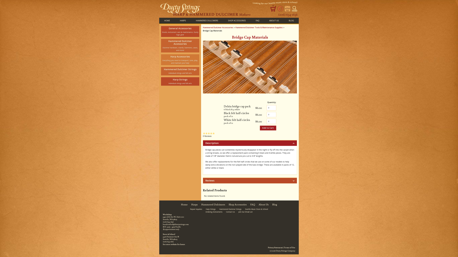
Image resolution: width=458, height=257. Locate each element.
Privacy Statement (275, 247)
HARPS (183, 20)
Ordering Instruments (214, 212)
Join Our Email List (245, 212)
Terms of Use (289, 247)
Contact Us (230, 212)
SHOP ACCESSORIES (237, 20)
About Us (274, 20)
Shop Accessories (238, 204)
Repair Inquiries (196, 209)
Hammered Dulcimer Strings (230, 209)
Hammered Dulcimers (213, 204)
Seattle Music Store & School (256, 209)
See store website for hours (174, 244)
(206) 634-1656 (288, 14)
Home (167, 20)
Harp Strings (211, 209)
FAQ (257, 20)
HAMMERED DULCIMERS (207, 20)
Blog (274, 204)
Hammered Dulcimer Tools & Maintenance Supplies (259, 27)
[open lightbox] (250, 67)
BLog (291, 20)
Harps (194, 204)
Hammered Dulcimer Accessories (218, 27)
